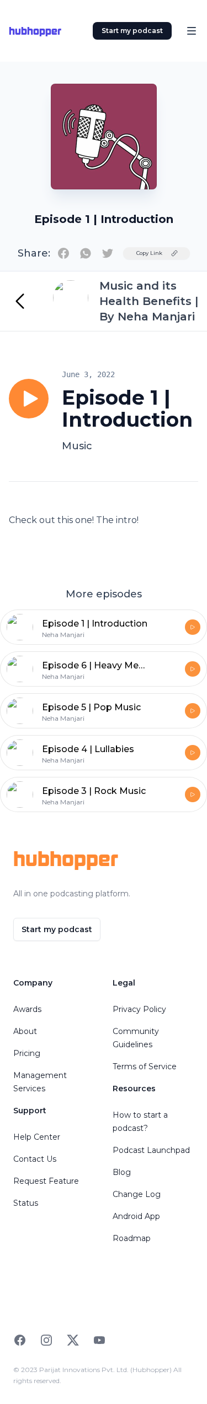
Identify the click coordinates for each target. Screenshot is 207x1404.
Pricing (26, 1053)
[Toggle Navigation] (191, 31)
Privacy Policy (139, 1009)
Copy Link (149, 253)
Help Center (36, 1137)
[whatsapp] (85, 253)
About (25, 1031)
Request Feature (46, 1181)
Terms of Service (145, 1066)
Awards (27, 1009)
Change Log (137, 1194)
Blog (122, 1172)
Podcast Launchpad (151, 1150)
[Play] (29, 398)
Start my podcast (132, 30)
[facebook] (63, 253)
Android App (136, 1216)
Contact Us (34, 1159)
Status (25, 1203)
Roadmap (132, 1238)
